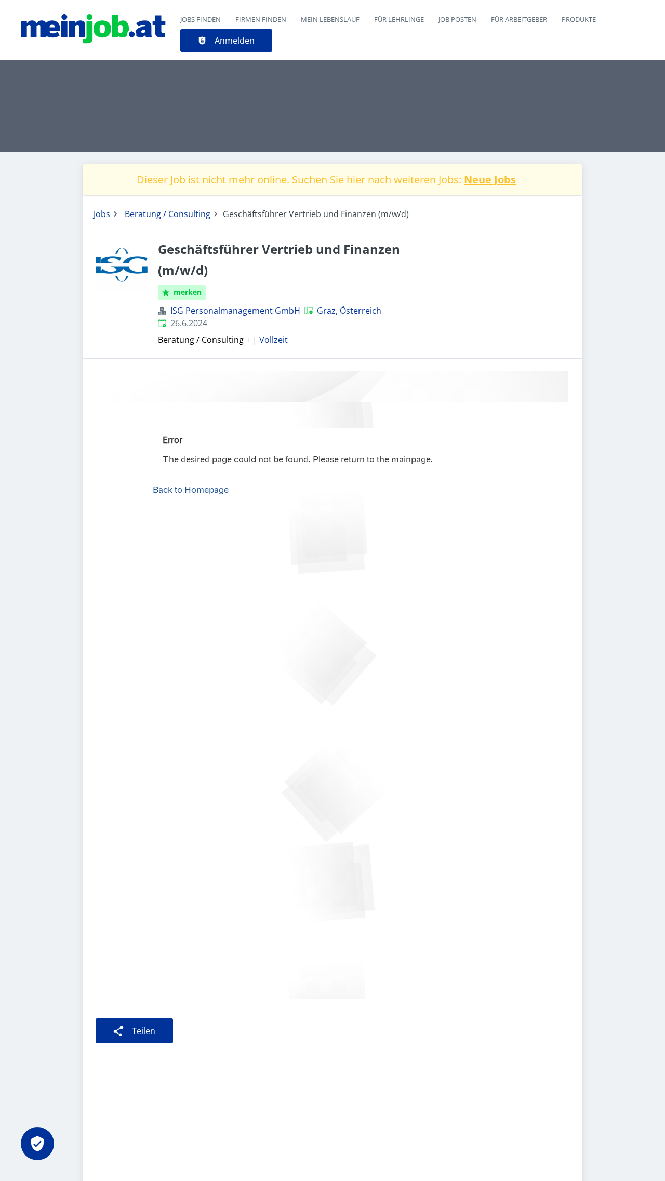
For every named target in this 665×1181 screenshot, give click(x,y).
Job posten (457, 19)
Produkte (579, 19)
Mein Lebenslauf (330, 19)
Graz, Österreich (349, 310)
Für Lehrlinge (399, 19)
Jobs (102, 214)
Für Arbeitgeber (519, 19)
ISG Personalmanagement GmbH (235, 310)
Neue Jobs (490, 179)
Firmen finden (260, 19)
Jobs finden (200, 19)
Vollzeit (273, 339)
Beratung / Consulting (167, 214)
